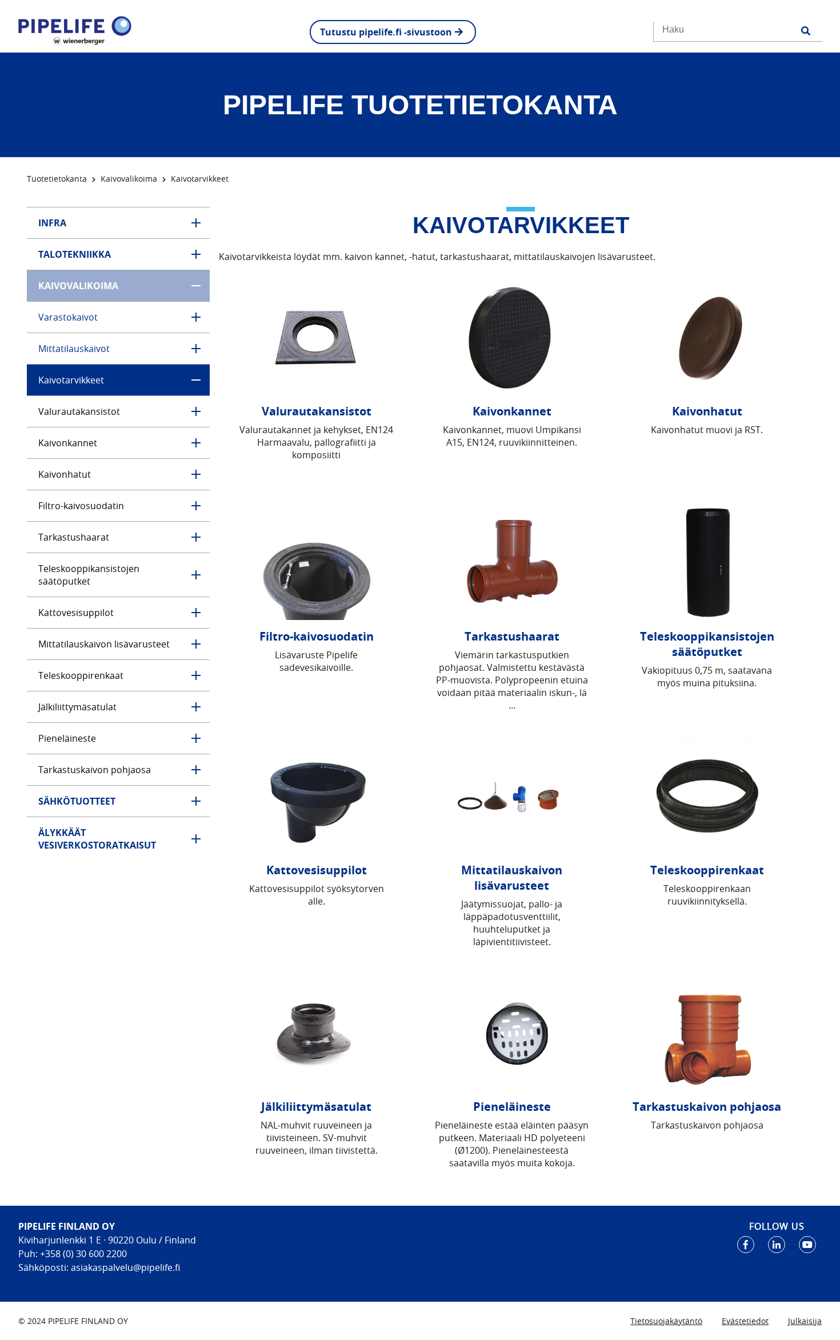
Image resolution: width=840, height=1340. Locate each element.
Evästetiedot (745, 1320)
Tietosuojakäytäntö (666, 1320)
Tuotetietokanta (57, 178)
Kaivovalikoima (129, 178)
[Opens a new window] (745, 1244)
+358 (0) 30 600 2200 (82, 1253)
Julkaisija (805, 1320)
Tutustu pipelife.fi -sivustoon (386, 32)
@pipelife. (154, 1267)
